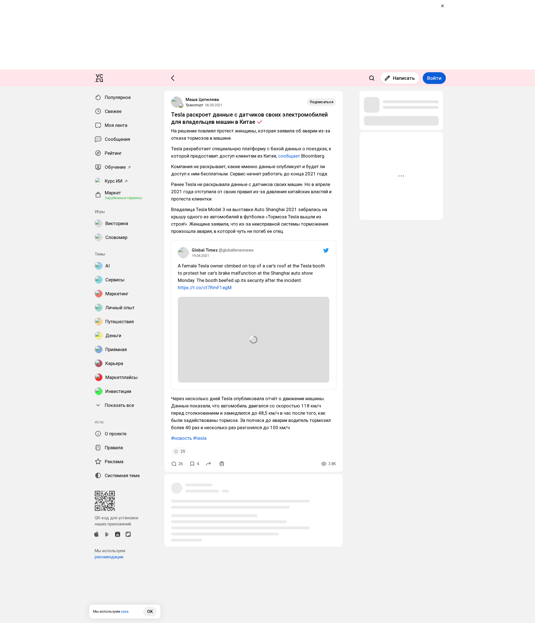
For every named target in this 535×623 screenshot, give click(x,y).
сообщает (289, 156)
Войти (434, 78)
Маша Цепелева (202, 99)
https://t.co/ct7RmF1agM (205, 287)
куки (124, 611)
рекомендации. (109, 556)
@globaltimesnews (236, 250)
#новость (181, 438)
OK (150, 611)
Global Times (205, 250)
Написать (404, 78)
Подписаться (321, 102)
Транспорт (194, 105)
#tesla (199, 438)
